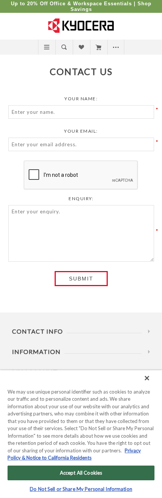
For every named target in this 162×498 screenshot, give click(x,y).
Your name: (81, 98)
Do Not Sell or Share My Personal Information (81, 489)
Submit (81, 279)
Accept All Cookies (81, 473)
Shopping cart (98, 47)
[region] (81, 434)
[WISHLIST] (81, 47)
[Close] (147, 378)
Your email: (81, 131)
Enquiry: (81, 198)
